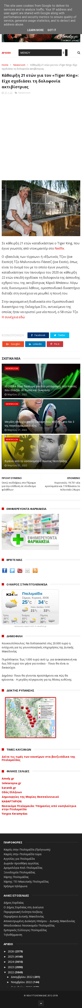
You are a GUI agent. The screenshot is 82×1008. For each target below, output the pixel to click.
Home (5, 65)
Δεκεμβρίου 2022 (22, 977)
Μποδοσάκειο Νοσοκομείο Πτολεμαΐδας (29, 925)
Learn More (35, 30)
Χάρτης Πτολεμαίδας (16, 877)
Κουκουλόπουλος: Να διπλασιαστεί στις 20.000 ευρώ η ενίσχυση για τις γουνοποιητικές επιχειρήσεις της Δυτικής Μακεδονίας (37, 647)
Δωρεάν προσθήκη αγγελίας (21, 863)
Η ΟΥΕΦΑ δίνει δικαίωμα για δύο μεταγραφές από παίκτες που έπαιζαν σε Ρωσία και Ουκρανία (40, 388)
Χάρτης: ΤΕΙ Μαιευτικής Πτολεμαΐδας (26, 881)
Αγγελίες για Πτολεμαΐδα (19, 858)
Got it (51, 30)
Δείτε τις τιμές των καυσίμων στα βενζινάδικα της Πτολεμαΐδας (38, 758)
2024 (11, 961)
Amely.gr (8, 778)
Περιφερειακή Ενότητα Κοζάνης (23, 912)
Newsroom (19, 65)
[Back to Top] (41, 1003)
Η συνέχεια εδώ (13, 317)
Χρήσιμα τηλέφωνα (15, 886)
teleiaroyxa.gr (11, 783)
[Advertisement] (41, 136)
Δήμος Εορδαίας (14, 902)
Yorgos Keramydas (14, 813)
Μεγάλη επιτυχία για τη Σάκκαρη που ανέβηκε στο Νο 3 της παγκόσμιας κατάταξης (39, 423)
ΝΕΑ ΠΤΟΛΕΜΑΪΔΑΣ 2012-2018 (42, 995)
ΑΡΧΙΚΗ (6, 52)
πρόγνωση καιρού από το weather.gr (30, 626)
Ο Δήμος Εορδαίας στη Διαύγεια (23, 907)
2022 (11, 972)
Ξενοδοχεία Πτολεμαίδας (19, 872)
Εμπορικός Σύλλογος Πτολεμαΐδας (25, 930)
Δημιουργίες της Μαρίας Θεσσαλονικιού (30, 797)
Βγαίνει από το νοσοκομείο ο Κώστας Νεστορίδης (36, 461)
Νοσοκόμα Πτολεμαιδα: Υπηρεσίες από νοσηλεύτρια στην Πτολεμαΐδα (39, 807)
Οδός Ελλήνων (12, 792)
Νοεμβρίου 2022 (22, 982)
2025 (11, 956)
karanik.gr (9, 788)
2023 (11, 967)
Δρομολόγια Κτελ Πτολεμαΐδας (23, 868)
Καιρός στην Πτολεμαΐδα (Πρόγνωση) (27, 849)
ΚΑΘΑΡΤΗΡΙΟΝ (12, 801)
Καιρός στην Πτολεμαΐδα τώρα (22, 854)
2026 (11, 951)
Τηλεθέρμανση (13, 934)
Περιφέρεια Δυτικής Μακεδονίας (24, 916)
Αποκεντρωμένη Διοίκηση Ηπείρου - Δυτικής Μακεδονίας (39, 921)
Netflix (59, 248)
